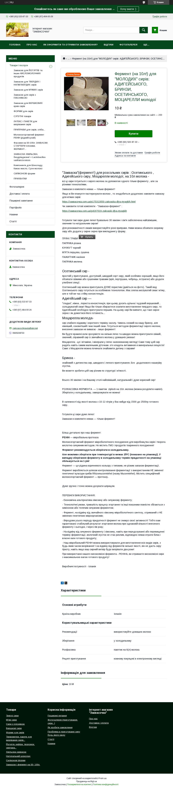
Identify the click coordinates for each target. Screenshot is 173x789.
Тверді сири (12, 715)
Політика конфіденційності (105, 784)
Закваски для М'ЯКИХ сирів (28, 89)
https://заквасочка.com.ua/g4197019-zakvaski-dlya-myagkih (94, 211)
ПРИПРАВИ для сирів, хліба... (29, 129)
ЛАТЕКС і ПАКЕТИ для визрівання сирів (25, 123)
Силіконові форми (15, 760)
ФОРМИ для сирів (23, 111)
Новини (13, 214)
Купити (133, 133)
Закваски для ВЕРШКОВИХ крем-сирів (28, 104)
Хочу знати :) (128, 9)
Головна (14, 44)
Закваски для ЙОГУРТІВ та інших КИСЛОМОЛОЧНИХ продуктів (28, 73)
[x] (66, 583)
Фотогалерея (128, 44)
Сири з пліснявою (15, 724)
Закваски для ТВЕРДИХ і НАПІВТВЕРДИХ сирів (27, 83)
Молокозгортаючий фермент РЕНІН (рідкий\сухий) (29, 136)
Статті (13, 221)
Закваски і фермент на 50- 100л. (23, 764)
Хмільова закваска (16, 752)
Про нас (32, 44)
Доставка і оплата (19, 193)
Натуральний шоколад (18, 756)
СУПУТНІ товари (22, 116)
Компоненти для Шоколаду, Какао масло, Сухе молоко (28, 167)
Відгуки (108, 44)
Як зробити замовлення (60, 727)
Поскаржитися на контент (79, 784)
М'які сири (11, 720)
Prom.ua (102, 778)
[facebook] (62, 583)
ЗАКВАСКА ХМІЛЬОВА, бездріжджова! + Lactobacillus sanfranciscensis (30, 157)
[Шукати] (143, 30)
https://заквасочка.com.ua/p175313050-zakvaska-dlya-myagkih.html (98, 201)
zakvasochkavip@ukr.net (25, 328)
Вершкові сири (14, 728)
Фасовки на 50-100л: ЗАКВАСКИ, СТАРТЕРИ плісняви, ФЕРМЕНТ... (31, 146)
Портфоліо (15, 207)
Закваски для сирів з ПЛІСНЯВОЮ (25, 96)
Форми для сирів (15, 732)
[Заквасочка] (17, 36)
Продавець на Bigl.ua (86, 781)
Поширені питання (57, 715)
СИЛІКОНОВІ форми (24, 173)
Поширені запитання (21, 200)
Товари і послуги (18, 65)
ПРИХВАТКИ (20, 178)
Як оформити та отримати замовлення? (70, 44)
